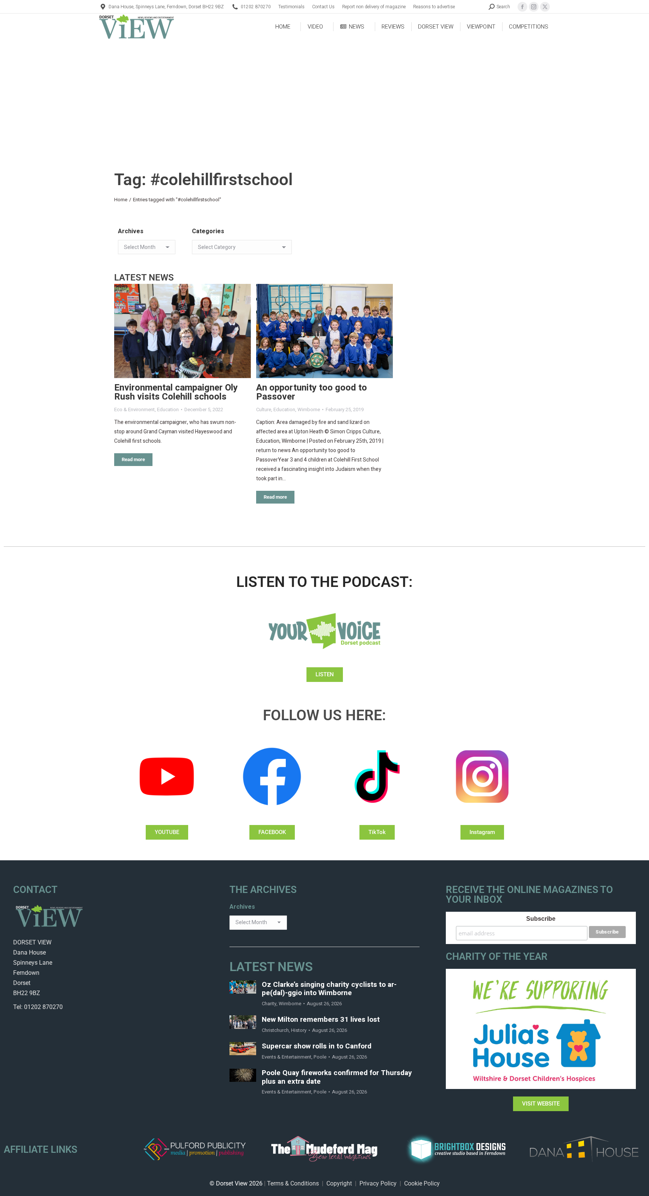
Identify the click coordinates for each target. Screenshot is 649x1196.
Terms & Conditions (293, 1183)
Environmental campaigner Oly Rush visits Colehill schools (176, 392)
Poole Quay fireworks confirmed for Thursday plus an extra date (337, 1077)
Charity (269, 1003)
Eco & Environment (134, 409)
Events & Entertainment (286, 1056)
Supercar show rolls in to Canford (316, 1046)
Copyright (339, 1183)
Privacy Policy (378, 1183)
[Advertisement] (324, 96)
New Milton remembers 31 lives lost (321, 1019)
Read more (133, 459)
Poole (320, 1056)
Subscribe (540, 918)
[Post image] (182, 331)
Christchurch (275, 1030)
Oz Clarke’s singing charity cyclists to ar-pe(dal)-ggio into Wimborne (329, 989)
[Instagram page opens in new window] (534, 7)
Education (168, 409)
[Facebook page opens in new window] (522, 7)
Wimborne (308, 409)
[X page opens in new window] (545, 7)
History (298, 1030)
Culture (263, 409)
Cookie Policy (422, 1183)
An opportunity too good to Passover (311, 392)
